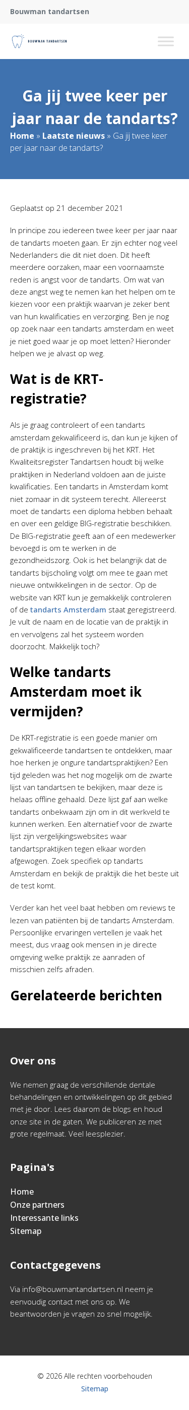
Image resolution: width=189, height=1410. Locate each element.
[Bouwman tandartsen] (39, 41)
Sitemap (25, 1230)
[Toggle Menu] (166, 41)
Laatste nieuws (73, 135)
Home (22, 135)
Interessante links (44, 1217)
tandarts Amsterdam (68, 609)
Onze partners (37, 1204)
